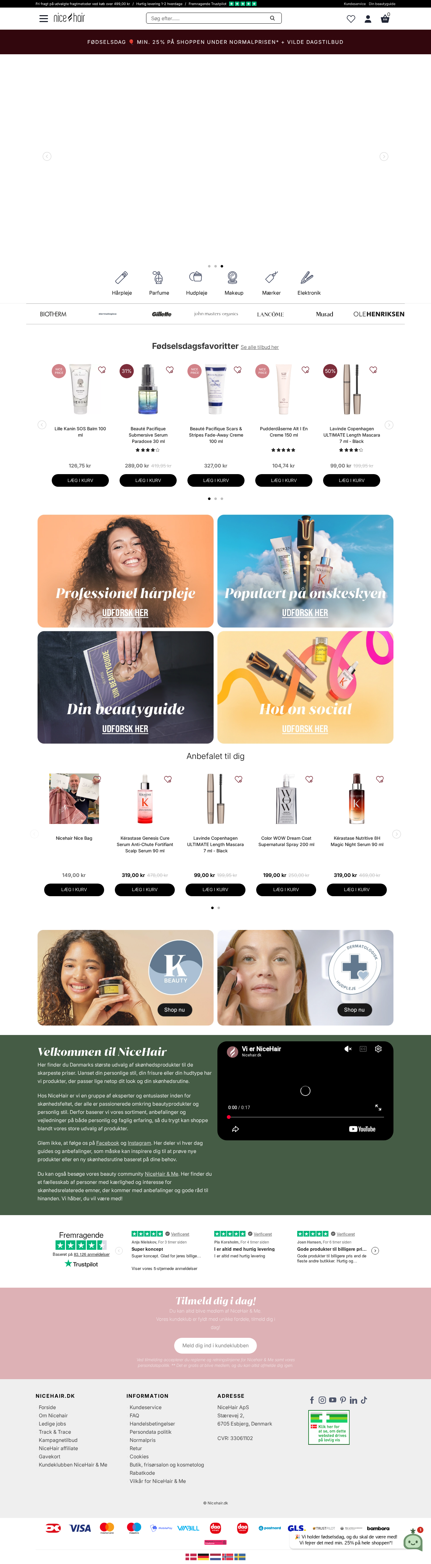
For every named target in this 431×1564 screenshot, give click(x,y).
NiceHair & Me (161, 1174)
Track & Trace (55, 1432)
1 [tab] (213, 908)
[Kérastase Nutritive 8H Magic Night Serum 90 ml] (357, 798)
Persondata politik (151, 1432)
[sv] (239, 1556)
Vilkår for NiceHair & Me (158, 1481)
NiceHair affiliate (58, 1448)
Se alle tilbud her (260, 347)
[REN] (162, 314)
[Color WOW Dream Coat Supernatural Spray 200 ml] (286, 798)
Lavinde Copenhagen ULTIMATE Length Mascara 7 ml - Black (351, 435)
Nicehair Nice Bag (74, 838)
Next (382, 157)
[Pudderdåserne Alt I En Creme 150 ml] (283, 389)
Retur (136, 1448)
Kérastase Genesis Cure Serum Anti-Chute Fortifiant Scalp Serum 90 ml (145, 844)
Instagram (139, 1143)
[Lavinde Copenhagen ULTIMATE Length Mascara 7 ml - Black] (351, 389)
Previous (48, 157)
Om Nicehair (53, 1415)
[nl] (216, 1556)
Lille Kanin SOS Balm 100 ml (80, 432)
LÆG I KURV (80, 480)
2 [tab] (219, 908)
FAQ (134, 1415)
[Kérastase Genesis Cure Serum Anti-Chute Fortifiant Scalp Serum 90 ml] (145, 798)
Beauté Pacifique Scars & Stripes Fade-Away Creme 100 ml (216, 435)
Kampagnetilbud (58, 1440)
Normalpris (143, 1440)
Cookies (139, 1456)
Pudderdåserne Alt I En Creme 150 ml (284, 432)
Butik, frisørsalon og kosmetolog (167, 1464)
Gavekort (49, 1456)
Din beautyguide (382, 4)
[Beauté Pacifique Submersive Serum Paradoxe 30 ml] (148, 389)
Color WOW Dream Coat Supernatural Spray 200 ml (286, 841)
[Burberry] (379, 314)
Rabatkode (142, 1473)
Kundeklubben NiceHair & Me (73, 1464)
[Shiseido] (270, 314)
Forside (47, 1407)
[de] (204, 1556)
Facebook (107, 1143)
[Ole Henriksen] (107, 314)
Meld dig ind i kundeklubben (215, 1345)
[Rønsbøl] (216, 314)
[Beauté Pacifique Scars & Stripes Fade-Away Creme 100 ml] (216, 389)
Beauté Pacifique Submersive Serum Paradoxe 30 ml (148, 435)
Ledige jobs (52, 1423)
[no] (228, 1556)
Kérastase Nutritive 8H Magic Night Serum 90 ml (357, 841)
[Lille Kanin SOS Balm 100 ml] (80, 389)
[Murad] (53, 314)
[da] (192, 1556)
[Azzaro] (325, 314)
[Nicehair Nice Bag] (74, 798)
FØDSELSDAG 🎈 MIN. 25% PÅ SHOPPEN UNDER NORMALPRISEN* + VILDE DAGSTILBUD (215, 42)
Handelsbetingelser (152, 1423)
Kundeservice (355, 4)
